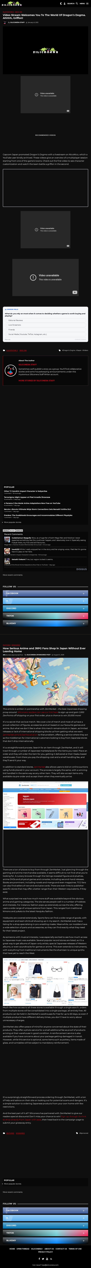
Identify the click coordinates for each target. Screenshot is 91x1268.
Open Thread (23, 1249)
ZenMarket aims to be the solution (20, 735)
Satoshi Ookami (18, 559)
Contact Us (61, 1249)
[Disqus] (45, 415)
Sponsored (15, 645)
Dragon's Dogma (69, 350)
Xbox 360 (18, 12)
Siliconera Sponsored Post (38, 655)
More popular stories (12, 522)
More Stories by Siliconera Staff (37, 380)
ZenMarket (39, 767)
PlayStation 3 (8, 12)
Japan (79, 350)
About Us (49, 1249)
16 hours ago (42, 555)
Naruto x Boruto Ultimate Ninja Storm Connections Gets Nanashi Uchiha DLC (37, 509)
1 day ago (52, 565)
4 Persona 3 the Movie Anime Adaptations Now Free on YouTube (32, 503)
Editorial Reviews (16, 320)
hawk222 (15, 549)
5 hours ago (46, 545)
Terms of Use (75, 1249)
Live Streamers (15, 325)
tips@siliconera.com (50, 1265)
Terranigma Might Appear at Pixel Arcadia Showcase (27, 497)
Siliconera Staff (17, 22)
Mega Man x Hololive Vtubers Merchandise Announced (23, 545)
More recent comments (13, 575)
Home (12, 1249)
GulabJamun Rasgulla (21, 538)
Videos (85, 350)
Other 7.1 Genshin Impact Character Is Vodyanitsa (25, 491)
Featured (7, 645)
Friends (12, 330)
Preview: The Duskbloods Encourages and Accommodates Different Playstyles (38, 515)
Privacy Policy (45, 1252)
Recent (12, 531)
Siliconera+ (37, 1249)
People (5, 531)
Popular (19, 531)
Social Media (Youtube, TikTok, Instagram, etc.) (28, 334)
